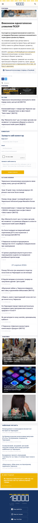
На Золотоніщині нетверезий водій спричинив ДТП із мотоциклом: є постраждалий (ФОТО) (16, 232)
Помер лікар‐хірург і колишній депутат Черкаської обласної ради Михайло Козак (18, 200)
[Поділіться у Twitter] (6, 79)
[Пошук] (35, 4)
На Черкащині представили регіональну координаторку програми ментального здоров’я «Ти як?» (18, 308)
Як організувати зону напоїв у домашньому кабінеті (19, 318)
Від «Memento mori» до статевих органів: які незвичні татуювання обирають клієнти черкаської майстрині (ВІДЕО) (19, 221)
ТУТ (33, 48)
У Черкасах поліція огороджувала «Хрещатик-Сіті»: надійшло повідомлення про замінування (18, 244)
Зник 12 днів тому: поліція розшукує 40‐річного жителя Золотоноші (17, 191)
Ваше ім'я (5, 138)
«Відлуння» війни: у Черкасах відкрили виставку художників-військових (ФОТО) (18, 289)
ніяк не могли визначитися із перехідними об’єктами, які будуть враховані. (19, 64)
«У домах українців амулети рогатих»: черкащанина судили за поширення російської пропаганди (17, 255)
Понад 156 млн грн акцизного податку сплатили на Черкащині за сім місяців (17, 271)
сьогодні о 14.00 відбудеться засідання (21, 52)
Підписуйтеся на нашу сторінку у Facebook (19, 70)
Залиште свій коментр (9, 161)
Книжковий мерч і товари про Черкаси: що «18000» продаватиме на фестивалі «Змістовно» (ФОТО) (18, 210)
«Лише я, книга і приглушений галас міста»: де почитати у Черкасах (19, 298)
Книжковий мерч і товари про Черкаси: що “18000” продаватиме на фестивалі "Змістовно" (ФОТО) (18, 111)
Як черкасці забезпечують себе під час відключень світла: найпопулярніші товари (18, 480)
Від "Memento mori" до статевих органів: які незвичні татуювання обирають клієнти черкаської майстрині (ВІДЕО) (19, 122)
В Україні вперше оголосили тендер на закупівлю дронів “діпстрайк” (17, 280)
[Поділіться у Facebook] (3, 79)
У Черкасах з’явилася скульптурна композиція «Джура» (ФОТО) (15, 327)
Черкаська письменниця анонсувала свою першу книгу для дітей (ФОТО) (18, 182)
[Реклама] (19, 13)
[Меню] (2, 4)
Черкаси (7, 83)
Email (3, 145)
